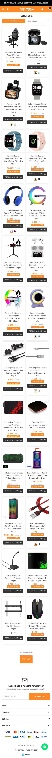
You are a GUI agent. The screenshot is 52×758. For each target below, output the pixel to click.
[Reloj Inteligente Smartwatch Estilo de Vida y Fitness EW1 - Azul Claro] (13, 141)
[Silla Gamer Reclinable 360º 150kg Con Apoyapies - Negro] (13, 37)
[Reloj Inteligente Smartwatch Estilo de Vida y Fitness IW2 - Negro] (39, 179)
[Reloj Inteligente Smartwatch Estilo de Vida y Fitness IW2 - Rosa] (37, 141)
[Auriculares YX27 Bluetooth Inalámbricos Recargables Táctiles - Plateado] (39, 72)
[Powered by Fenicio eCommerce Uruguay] (26, 755)
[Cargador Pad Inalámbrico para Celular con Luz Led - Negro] (37, 407)
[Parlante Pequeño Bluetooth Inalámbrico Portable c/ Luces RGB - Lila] (37, 298)
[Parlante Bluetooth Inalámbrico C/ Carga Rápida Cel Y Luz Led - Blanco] (37, 195)
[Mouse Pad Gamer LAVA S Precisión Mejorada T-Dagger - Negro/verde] (37, 560)
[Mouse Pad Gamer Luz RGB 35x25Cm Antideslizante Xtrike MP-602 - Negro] (13, 407)
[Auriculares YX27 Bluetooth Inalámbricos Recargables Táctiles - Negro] (37, 37)
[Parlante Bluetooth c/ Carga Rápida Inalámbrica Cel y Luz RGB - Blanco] (13, 298)
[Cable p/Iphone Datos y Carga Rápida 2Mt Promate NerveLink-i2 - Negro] (39, 391)
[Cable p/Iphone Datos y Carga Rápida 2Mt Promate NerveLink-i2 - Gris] (37, 353)
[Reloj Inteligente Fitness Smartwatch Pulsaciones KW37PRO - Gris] (37, 89)
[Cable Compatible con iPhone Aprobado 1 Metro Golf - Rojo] (37, 508)
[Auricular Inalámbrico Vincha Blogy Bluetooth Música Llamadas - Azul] (13, 195)
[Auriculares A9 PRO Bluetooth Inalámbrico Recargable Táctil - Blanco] (37, 247)
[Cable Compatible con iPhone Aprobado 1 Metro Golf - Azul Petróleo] (39, 544)
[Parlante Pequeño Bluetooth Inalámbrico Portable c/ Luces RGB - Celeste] (39, 336)
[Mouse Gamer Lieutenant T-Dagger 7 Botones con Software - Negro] (37, 608)
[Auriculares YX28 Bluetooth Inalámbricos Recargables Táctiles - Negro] (13, 89)
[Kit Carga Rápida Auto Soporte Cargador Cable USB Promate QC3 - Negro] (13, 353)
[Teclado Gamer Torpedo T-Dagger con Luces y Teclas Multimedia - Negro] (13, 458)
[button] (42, 9)
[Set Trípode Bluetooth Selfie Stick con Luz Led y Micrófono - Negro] (13, 247)
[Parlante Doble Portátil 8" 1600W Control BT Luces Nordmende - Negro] (37, 458)
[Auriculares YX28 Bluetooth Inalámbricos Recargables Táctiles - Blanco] (15, 124)
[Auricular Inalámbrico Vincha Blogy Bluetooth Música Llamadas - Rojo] (15, 231)
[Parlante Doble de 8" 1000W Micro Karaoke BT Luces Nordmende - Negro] (13, 508)
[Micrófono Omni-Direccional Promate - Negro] (13, 560)
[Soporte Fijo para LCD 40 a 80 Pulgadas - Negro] (13, 608)
